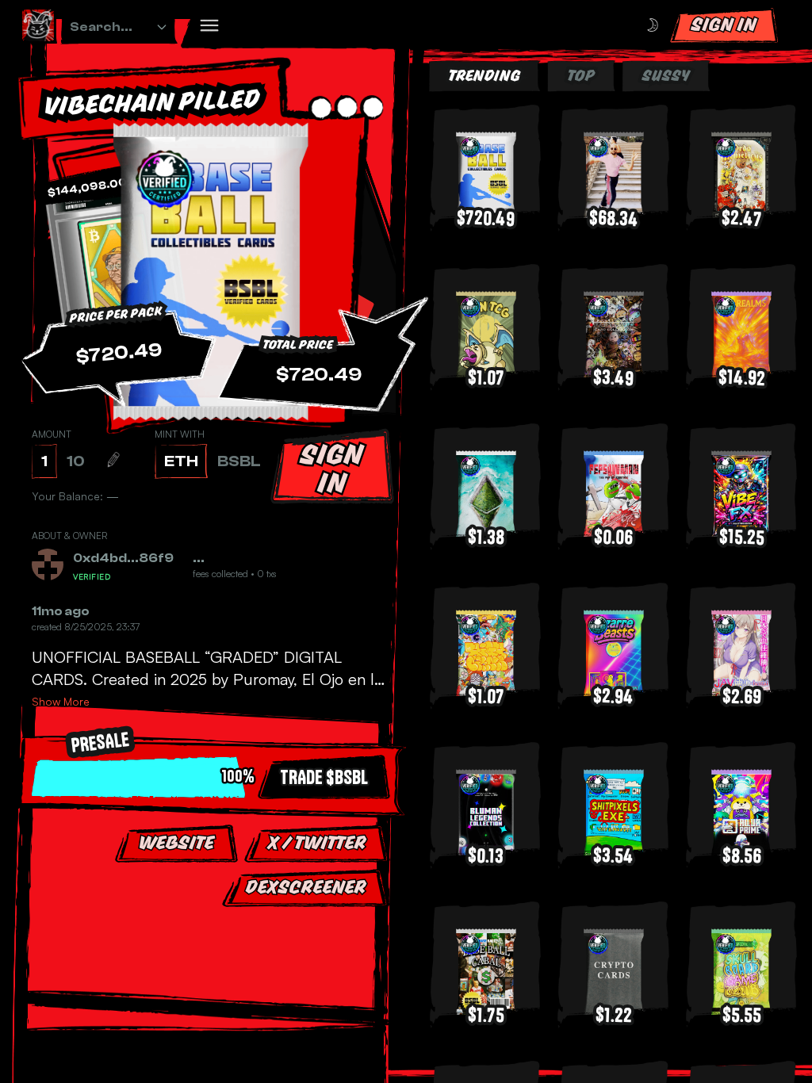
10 (76, 461)
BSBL (239, 461)
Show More (61, 714)
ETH (181, 461)
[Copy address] (145, 574)
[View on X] (150, 558)
